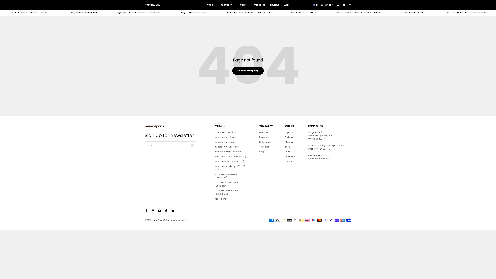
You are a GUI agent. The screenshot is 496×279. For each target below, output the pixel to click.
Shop (210, 4)
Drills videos (265, 142)
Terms (288, 146)
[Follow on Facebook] (146, 210)
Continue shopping (248, 70)
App (286, 4)
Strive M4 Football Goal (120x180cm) (226, 184)
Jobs (287, 151)
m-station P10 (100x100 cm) (228, 151)
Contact (289, 161)
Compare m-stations (225, 132)
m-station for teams (225, 142)
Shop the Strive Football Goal (58, 13)
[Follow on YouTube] (159, 210)
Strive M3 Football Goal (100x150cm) (226, 176)
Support (289, 132)
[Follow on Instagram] (153, 210)
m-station (226, 4)
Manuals (289, 142)
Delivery (289, 137)
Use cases (259, 4)
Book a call (290, 156)
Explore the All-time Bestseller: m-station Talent (112, 13)
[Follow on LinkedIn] (173, 210)
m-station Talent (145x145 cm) (230, 156)
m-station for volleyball (227, 146)
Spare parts (221, 198)
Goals (243, 4)
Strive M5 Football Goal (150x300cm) (226, 192)
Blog (261, 151)
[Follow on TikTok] (166, 210)
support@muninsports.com (330, 145)
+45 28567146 (323, 148)
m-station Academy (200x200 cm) (230, 168)
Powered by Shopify (178, 220)
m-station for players (226, 137)
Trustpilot (264, 146)
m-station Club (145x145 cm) (229, 161)
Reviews (274, 4)
